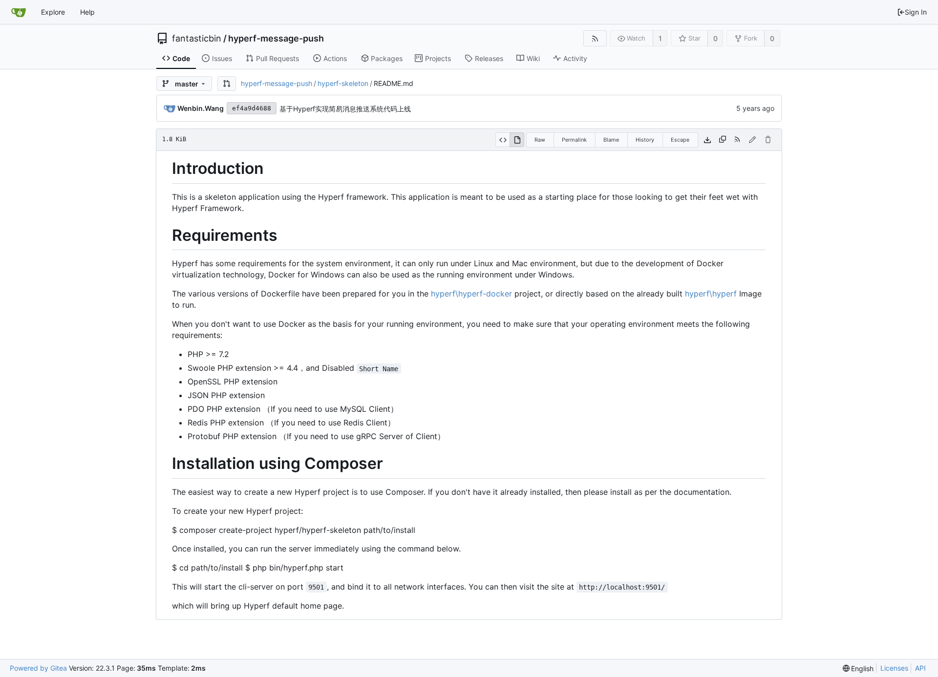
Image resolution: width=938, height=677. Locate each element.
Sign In (916, 12)
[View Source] (502, 139)
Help (87, 12)
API (920, 668)
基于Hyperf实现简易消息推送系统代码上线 (345, 109)
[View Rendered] (517, 139)
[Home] (18, 12)
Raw (539, 139)
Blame (611, 139)
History (645, 139)
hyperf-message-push (276, 38)
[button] (226, 83)
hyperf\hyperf (711, 293)
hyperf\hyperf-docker (471, 293)
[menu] (858, 668)
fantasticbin (196, 38)
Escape (680, 139)
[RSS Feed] (594, 38)
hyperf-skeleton (343, 83)
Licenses (894, 668)
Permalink (574, 139)
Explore (53, 12)
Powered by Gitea (38, 668)
